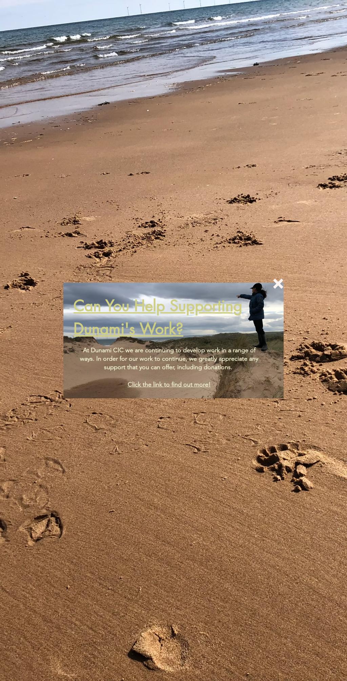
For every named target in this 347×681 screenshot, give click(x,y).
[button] (278, 284)
